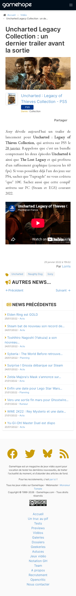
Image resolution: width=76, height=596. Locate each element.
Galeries (38, 537)
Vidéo (23, 14)
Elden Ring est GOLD (22, 314)
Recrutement (38, 575)
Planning (24, 357)
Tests (38, 523)
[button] (71, 5)
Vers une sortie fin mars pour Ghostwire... (37, 400)
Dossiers (38, 542)
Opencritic (38, 580)
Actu (22, 318)
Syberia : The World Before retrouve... (34, 354)
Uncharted (17, 274)
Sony (50, 274)
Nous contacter (38, 584)
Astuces (38, 551)
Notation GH (38, 561)
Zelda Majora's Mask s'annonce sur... (33, 377)
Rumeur (23, 403)
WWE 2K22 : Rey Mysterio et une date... (36, 411)
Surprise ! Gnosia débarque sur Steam (34, 365)
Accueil (38, 514)
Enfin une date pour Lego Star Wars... (34, 388)
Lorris (66, 266)
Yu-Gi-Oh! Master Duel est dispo (30, 423)
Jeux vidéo (38, 556)
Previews (38, 528)
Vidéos (38, 533)
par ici (52, 479)
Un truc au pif (38, 519)
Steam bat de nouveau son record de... (35, 326)
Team (38, 565)
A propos (38, 570)
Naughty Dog (35, 274)
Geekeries (38, 547)
